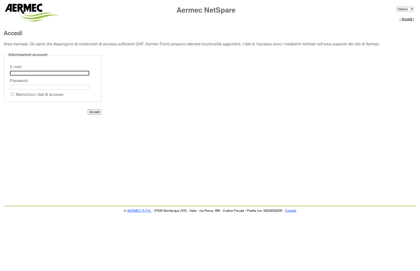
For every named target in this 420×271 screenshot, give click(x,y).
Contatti (290, 210)
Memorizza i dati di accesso (39, 94)
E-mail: (16, 66)
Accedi (407, 18)
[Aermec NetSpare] (33, 11)
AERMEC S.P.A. (139, 210)
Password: (19, 80)
